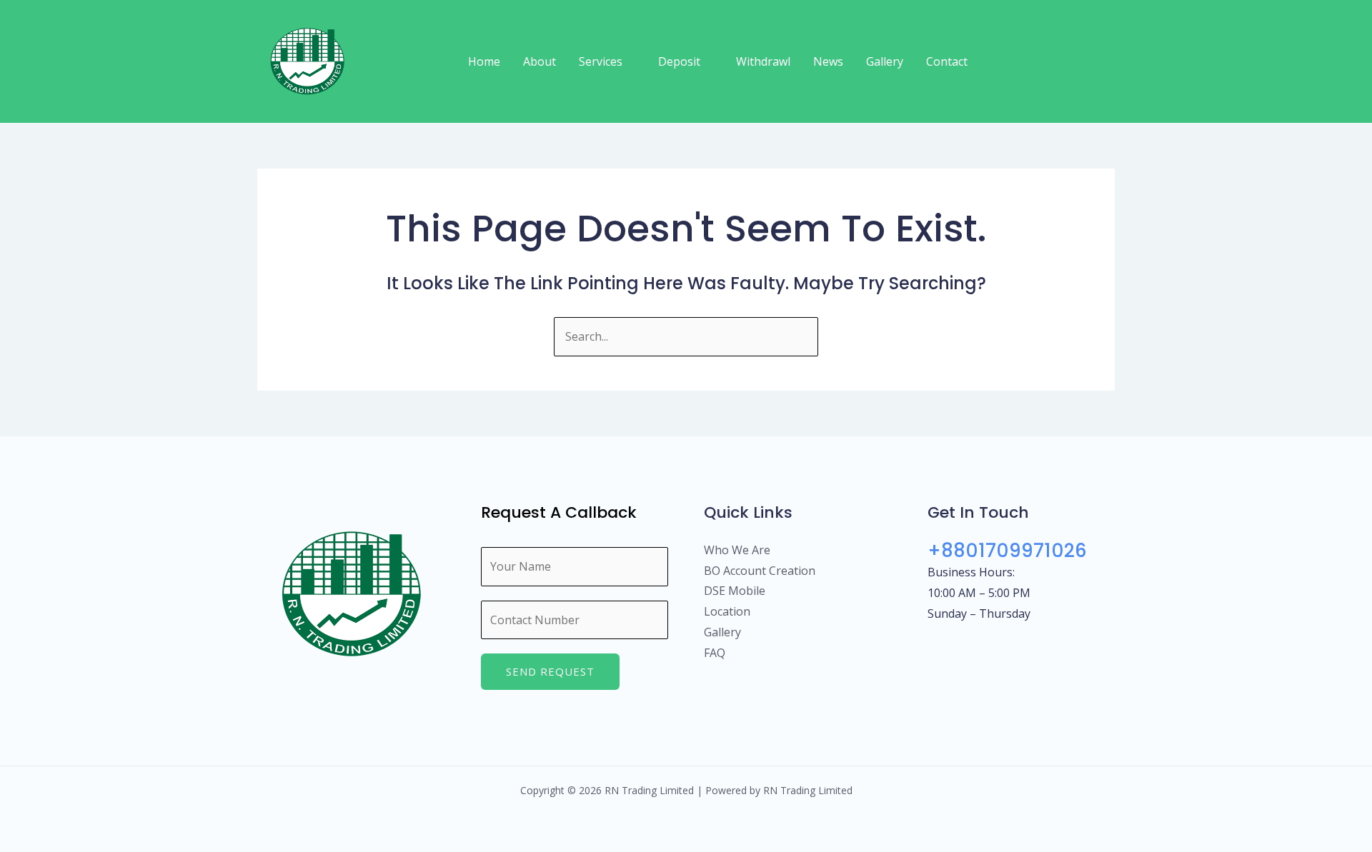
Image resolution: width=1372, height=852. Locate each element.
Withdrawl (763, 61)
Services (600, 61)
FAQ (714, 653)
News (828, 61)
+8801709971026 (1007, 550)
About (539, 61)
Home (484, 61)
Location (727, 611)
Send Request (550, 671)
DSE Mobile (734, 590)
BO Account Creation (759, 570)
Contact (947, 61)
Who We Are (737, 550)
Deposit (679, 61)
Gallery (884, 61)
